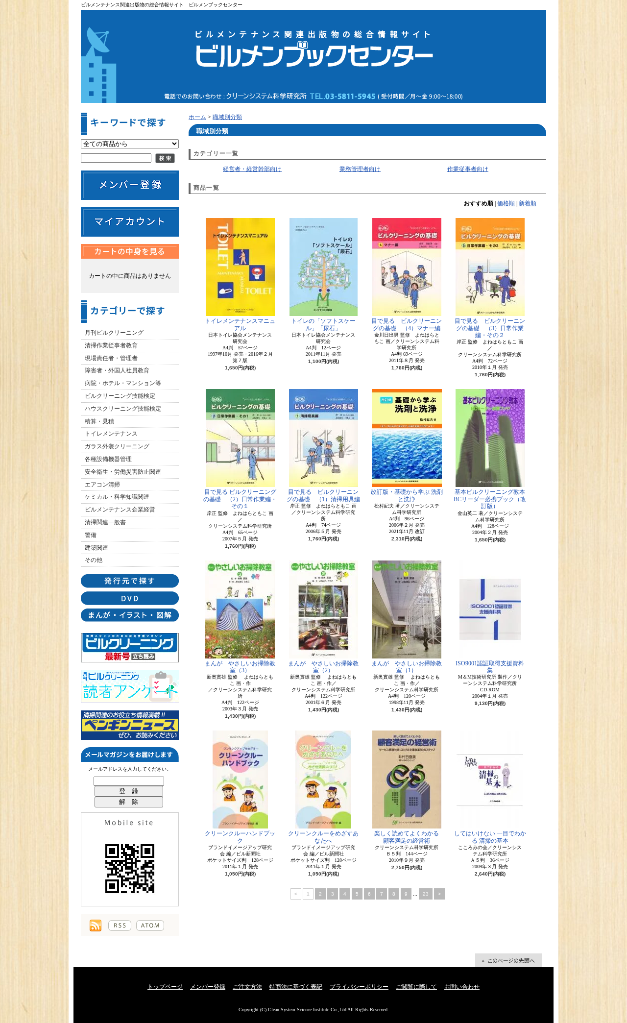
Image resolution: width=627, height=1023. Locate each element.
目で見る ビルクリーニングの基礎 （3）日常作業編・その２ (490, 328)
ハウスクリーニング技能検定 (123, 408)
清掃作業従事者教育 (111, 345)
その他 (93, 560)
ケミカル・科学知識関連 (117, 496)
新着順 (527, 203)
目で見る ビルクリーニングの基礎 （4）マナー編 (406, 324)
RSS (119, 925)
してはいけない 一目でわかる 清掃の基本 (490, 837)
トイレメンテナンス (111, 433)
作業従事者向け (467, 169)
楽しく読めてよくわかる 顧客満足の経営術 (408, 837)
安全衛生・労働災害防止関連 (123, 471)
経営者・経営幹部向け (252, 169)
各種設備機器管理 (108, 459)
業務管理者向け (360, 169)
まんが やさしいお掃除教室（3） (240, 667)
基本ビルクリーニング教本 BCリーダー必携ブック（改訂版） (490, 499)
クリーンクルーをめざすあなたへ (323, 837)
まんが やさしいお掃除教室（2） (323, 667)
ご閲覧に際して (416, 986)
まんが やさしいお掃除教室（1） (406, 667)
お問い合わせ (462, 986)
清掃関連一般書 (105, 522)
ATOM (150, 925)
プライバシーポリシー (359, 986)
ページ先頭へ (508, 960)
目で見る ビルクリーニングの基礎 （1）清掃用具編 (323, 495)
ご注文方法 (247, 986)
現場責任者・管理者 (111, 358)
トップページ (165, 986)
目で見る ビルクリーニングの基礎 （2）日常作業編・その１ (240, 499)
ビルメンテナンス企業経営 (120, 509)
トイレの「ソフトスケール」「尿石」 (323, 324)
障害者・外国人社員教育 (117, 370)
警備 (90, 535)
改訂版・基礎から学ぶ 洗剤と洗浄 (407, 495)
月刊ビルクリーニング (114, 332)
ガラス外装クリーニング (117, 446)
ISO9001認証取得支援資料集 (490, 667)
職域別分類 (227, 117)
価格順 (506, 203)
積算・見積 (99, 421)
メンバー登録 (207, 986)
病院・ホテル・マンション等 (123, 383)
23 (426, 894)
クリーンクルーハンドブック (240, 837)
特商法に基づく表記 (295, 986)
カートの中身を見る (130, 251)
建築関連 (96, 547)
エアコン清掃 (102, 484)
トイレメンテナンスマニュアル (240, 324)
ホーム (197, 117)
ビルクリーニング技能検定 (120, 395)
